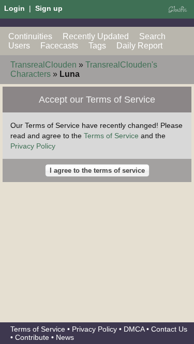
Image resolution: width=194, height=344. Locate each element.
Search (152, 36)
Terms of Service (111, 136)
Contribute (32, 337)
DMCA (134, 329)
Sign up (49, 8)
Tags (97, 45)
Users (19, 45)
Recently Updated (96, 36)
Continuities (30, 36)
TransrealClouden (43, 64)
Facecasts (59, 45)
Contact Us (169, 329)
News (65, 337)
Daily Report (139, 45)
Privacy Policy (32, 146)
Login (14, 8)
